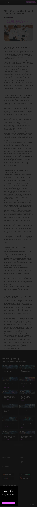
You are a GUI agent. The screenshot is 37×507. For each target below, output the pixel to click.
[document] (18, 253)
